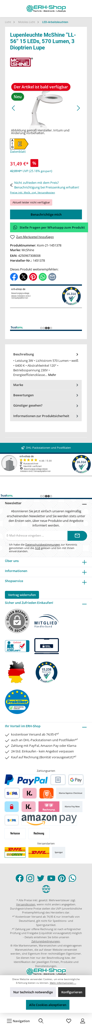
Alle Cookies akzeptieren (47, 1005)
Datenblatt (18, 151)
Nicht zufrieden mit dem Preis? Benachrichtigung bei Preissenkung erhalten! (46, 184)
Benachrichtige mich (46, 214)
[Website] (46, 889)
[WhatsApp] (72, 878)
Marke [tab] (18, 385)
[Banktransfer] (11, 820)
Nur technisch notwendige (33, 992)
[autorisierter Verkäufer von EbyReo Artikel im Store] (46, 672)
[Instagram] (30, 878)
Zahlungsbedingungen (45, 941)
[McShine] (46, 62)
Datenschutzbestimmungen (42, 544)
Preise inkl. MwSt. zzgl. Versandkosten (32, 192)
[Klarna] (29, 793)
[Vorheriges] (13, 108)
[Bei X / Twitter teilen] (23, 276)
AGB (37, 548)
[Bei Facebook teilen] (14, 276)
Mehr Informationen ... (63, 982)
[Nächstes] (78, 108)
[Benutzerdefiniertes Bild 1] (15, 852)
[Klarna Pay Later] (49, 806)
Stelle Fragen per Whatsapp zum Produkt (52, 227)
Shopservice (14, 581)
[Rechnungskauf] (58, 779)
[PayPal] (26, 779)
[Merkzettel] (69, 1021)
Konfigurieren (71, 992)
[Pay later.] (28, 806)
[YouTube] (51, 878)
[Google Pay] (76, 779)
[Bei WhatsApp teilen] (43, 276)
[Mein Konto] (83, 1021)
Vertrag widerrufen (22, 595)
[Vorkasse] (15, 833)
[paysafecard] (11, 806)
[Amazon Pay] (49, 820)
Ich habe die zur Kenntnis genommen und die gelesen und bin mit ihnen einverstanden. (43, 548)
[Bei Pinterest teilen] (33, 276)
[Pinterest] (62, 878)
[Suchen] (41, 1021)
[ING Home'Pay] (46, 793)
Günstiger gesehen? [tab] (27, 405)
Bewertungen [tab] (23, 395)
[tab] (46, 364)
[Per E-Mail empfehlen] (52, 276)
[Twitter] (41, 878)
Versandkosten (25, 904)
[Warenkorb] (55, 1021)
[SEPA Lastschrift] (12, 793)
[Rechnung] (39, 833)
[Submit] (77, 536)
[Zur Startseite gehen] (46, 8)
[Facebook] (20, 878)
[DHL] (39, 852)
